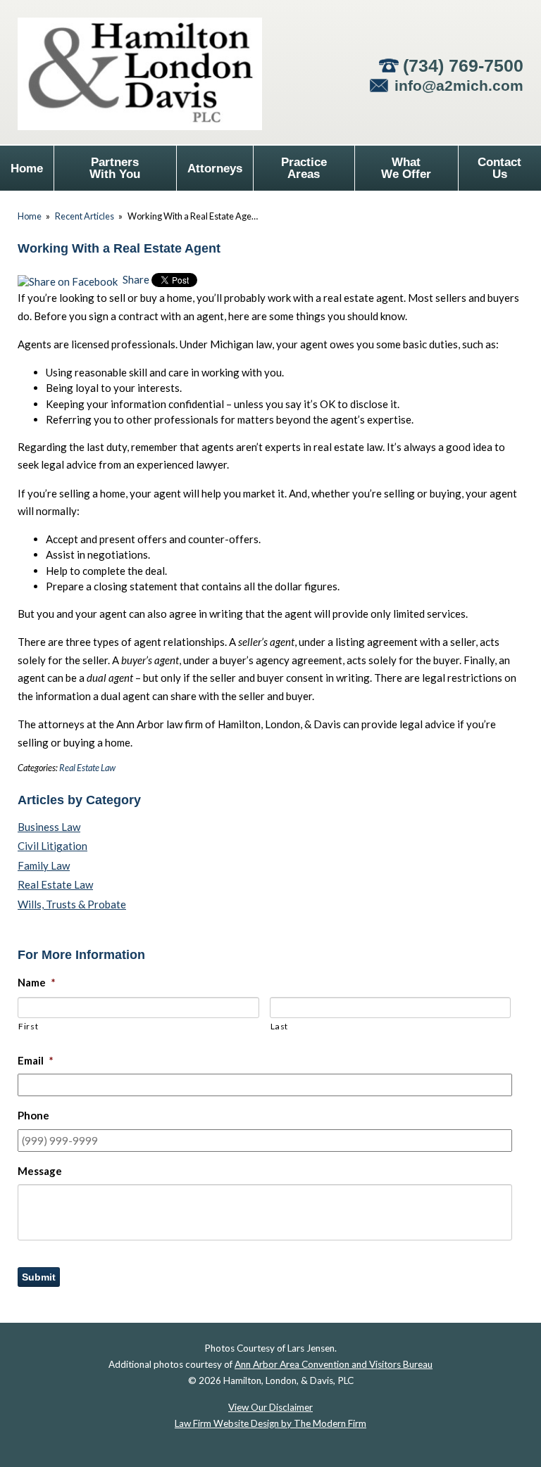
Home (27, 168)
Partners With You (114, 168)
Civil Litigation (52, 845)
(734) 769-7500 (463, 65)
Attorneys (214, 168)
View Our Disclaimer (270, 1407)
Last (279, 1026)
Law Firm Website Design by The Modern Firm (270, 1423)
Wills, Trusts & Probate (72, 904)
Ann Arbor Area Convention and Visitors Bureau (334, 1364)
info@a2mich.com (458, 85)
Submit (39, 1277)
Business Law (49, 826)
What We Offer (406, 168)
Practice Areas (304, 168)
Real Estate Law (87, 767)
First (28, 1026)
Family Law (44, 865)
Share (134, 279)
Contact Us (499, 168)
